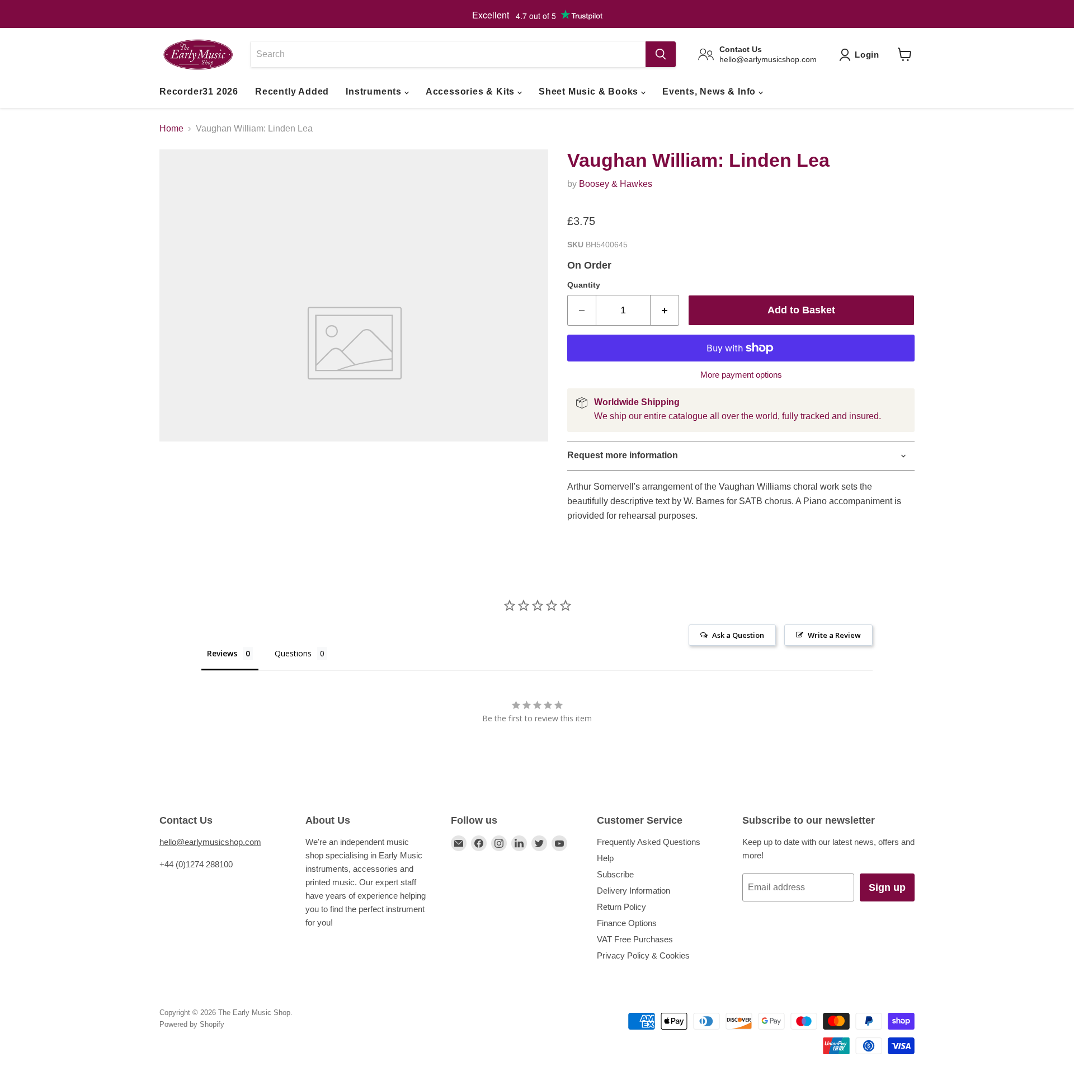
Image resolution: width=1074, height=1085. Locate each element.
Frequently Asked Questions (648, 842)
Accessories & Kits (471, 91)
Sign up (887, 887)
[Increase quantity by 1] (665, 310)
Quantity (583, 284)
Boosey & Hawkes (615, 184)
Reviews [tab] (222, 653)
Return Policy (621, 907)
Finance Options (627, 923)
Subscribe (615, 874)
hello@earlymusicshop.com (210, 842)
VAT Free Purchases (635, 939)
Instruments (375, 91)
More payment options (741, 374)
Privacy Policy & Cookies (643, 955)
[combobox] (448, 54)
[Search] (661, 54)
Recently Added (292, 91)
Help (605, 858)
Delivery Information (633, 890)
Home (171, 128)
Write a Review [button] (834, 635)
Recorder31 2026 (198, 91)
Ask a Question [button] (738, 635)
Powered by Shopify (191, 1024)
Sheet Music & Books (590, 91)
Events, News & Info (710, 91)
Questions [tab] (293, 653)
